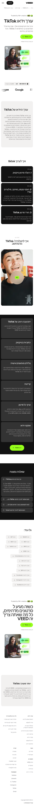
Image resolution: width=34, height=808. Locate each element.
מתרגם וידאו (29, 744)
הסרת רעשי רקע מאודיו (10, 719)
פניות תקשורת (12, 767)
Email (14, 791)
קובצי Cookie (12, 761)
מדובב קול (13, 732)
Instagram (13, 785)
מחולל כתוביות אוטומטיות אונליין (28, 726)
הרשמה (10, 3)
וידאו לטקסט (29, 740)
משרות (14, 751)
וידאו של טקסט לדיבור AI (9, 726)
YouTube (14, 775)
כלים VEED (25, 8)
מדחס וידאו (30, 734)
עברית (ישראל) (29, 803)
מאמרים (30, 765)
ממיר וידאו (30, 737)
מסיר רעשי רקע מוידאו (10, 722)
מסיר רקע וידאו (12, 729)
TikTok (14, 788)
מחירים (31, 751)
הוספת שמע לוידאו (28, 719)
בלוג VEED (30, 762)
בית (32, 8)
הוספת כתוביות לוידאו (27, 731)
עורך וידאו (17, 8)
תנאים (14, 758)
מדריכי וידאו (29, 772)
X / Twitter (13, 782)
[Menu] (3, 3)
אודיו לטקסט (29, 722)
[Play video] (17, 277)
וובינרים (31, 769)
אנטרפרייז (30, 754)
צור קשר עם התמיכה (10, 764)
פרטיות (14, 754)
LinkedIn (13, 778)
